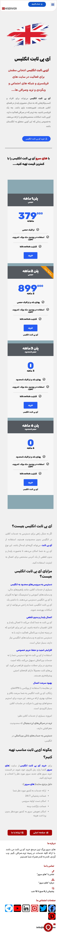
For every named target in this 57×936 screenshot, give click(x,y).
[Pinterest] (52, 916)
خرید (30, 255)
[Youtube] (17, 908)
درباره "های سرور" (46, 883)
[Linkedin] (26, 908)
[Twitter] (43, 908)
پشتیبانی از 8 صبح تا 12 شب (42, 891)
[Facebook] (52, 908)
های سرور (29, 784)
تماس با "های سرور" (45, 874)
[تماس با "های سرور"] (53, 871)
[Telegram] (8, 908)
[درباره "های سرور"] (53, 880)
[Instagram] (34, 908)
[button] (52, 4)
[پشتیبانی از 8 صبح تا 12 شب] (53, 888)
